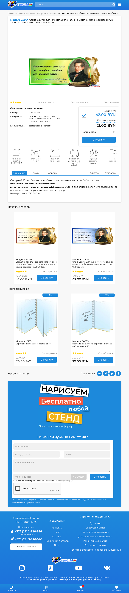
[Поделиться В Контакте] (99, 373)
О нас (57, 532)
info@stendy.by (66, 481)
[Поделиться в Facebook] (106, 373)
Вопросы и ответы (95, 545)
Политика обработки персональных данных (95, 549)
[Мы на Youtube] (79, 568)
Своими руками (105, 121)
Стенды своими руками (95, 532)
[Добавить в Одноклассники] (118, 373)
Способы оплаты (95, 527)
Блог (57, 545)
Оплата (94, 173)
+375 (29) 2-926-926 (28, 531)
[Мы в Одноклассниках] (50, 568)
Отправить (100, 476)
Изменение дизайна (95, 541)
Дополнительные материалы (95, 536)
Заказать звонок (80, 102)
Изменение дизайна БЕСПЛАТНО (16, 161)
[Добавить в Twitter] (112, 373)
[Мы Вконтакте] (107, 568)
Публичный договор (57, 541)
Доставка (110, 173)
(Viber (20, 534)
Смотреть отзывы (45, 102)
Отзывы (35, 173)
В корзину (47, 277)
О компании (57, 521)
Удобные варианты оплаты (93, 161)
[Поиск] (113, 4)
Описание (19, 173)
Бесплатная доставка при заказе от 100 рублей (74, 162)
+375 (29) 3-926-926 (28, 539)
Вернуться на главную (19, 373)
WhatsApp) (29, 534)
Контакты (56, 527)
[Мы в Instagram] (22, 568)
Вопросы (52, 173)
